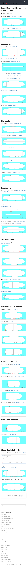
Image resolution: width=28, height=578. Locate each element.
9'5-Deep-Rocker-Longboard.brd (15, 209)
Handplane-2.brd (10, 422)
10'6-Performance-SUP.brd (15, 279)
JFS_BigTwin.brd (22, 452)
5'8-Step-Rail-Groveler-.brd (14, 61)
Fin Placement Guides (5, 524)
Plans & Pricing (4, 549)
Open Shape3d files (5, 543)
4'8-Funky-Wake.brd (12, 346)
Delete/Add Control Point (6, 522)
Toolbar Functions (4, 555)
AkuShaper (9, 564)
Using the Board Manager (6, 559)
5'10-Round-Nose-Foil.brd (13, 390)
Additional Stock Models (6, 512)
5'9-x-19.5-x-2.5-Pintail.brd (15, 73)
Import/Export (3, 537)
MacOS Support (4, 541)
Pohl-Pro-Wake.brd (12, 321)
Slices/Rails (3, 553)
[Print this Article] (25, 8)
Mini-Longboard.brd (13, 147)
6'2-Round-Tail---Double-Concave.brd (9, 90)
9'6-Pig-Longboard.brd (17, 223)
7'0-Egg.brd (11, 160)
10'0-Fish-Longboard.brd (6, 206)
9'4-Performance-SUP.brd (20, 268)
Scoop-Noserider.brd (5, 204)
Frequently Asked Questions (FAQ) (7, 528)
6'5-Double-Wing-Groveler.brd (15, 123)
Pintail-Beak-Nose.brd (12, 58)
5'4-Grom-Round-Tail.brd (16, 28)
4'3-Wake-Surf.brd (14, 309)
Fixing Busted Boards (5, 526)
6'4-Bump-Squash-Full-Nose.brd (14, 93)
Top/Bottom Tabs (4, 557)
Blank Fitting (3, 514)
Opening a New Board (5, 545)
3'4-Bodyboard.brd (12, 434)
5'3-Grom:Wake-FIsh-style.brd (15, 16)
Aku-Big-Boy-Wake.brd (13, 334)
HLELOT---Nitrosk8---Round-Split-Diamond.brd (13, 466)
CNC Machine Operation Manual (7, 518)
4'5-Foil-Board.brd (16, 364)
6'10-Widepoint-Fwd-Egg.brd (16, 135)
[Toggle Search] (25, 505)
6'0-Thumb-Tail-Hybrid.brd (14, 78)
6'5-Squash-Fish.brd (12, 105)
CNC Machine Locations (5, 516)
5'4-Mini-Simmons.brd (12, 46)
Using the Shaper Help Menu (6, 561)
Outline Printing (4, 547)
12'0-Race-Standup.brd (6, 291)
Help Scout (19, 564)
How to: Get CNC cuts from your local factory (10, 532)
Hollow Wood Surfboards (6, 530)
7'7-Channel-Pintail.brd (16, 172)
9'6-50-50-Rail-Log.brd (20, 221)
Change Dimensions (5, 520)
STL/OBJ (3, 551)
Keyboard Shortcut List (5, 539)
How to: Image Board (5, 534)
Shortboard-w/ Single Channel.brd (15, 75)
